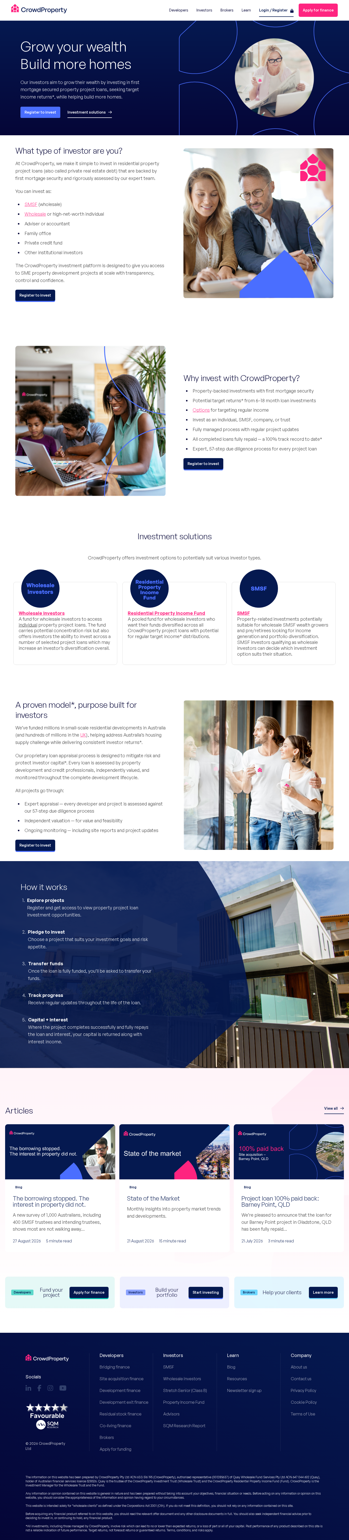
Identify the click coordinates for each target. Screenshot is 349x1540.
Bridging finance (115, 1367)
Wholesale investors (179, 1379)
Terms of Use (303, 1414)
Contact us (301, 1379)
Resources (237, 1379)
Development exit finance (116, 1402)
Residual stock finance (116, 1414)
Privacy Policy (303, 1390)
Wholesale (35, 214)
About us (299, 1367)
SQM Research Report (179, 1426)
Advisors (171, 1414)
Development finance (116, 1390)
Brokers (107, 1437)
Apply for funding (115, 1449)
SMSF (31, 204)
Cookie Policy (304, 1402)
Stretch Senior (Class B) (179, 1390)
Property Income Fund (179, 1402)
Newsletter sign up (243, 1390)
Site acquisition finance (116, 1379)
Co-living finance (115, 1426)
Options (201, 410)
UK (83, 735)
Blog (231, 1367)
